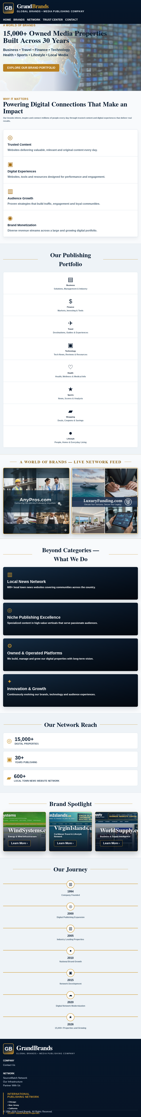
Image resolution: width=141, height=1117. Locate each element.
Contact (71, 19)
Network (33, 19)
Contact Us (9, 1065)
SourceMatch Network (15, 1077)
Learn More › (19, 843)
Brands (19, 19)
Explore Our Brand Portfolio (31, 67)
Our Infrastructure (13, 1081)
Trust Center (53, 19)
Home (7, 19)
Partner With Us (11, 1085)
